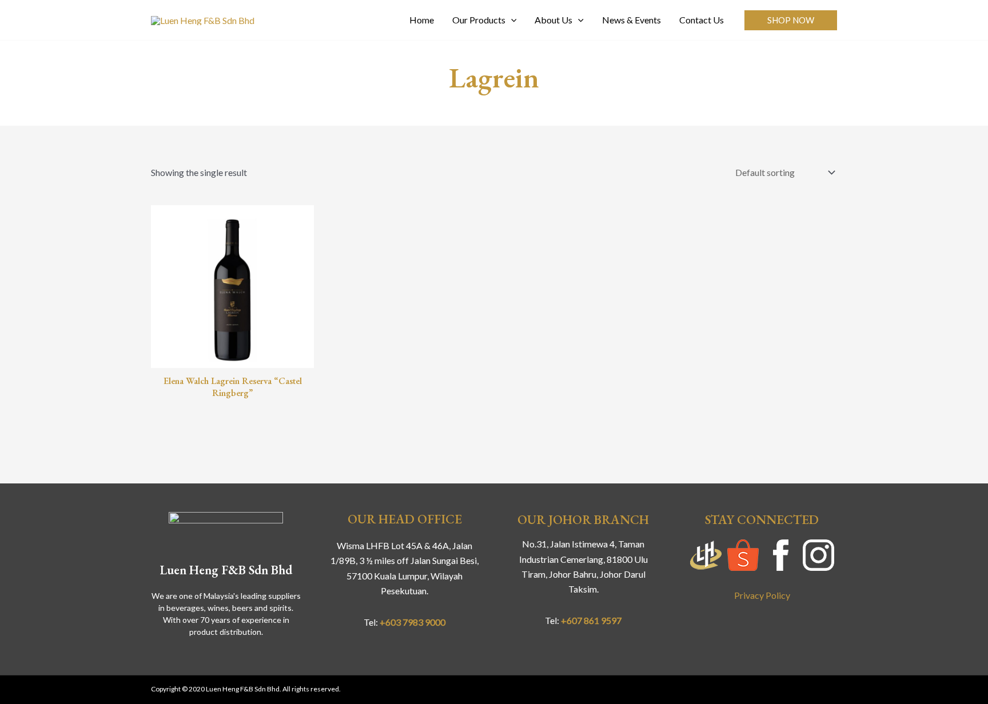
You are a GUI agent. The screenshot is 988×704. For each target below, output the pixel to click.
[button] (790, 20)
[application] (511, 20)
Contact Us (701, 19)
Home (421, 19)
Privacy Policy (762, 595)
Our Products (478, 19)
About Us (553, 19)
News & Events (631, 19)
